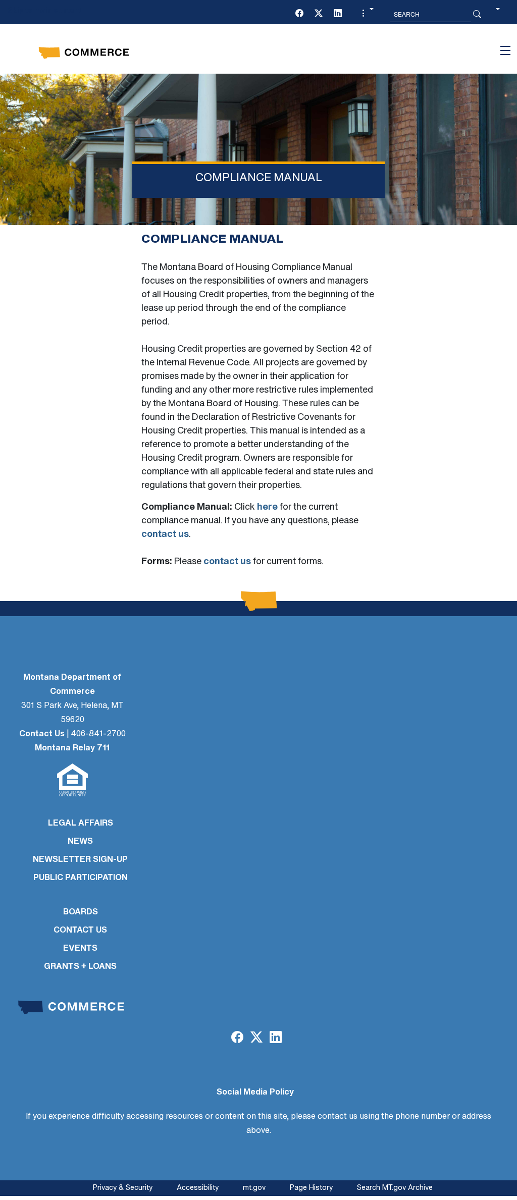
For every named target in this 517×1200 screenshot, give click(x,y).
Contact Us (42, 734)
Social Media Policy (255, 1092)
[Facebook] (299, 14)
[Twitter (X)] (318, 14)
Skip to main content (44, 11)
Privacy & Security (122, 1188)
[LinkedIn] (337, 14)
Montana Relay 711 (72, 748)
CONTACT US (80, 930)
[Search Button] (477, 14)
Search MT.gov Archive (395, 1188)
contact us (165, 534)
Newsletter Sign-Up (80, 860)
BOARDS (80, 912)
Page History (311, 1188)
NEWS (80, 842)
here (267, 507)
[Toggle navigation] (505, 50)
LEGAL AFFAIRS (80, 824)
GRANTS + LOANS (80, 967)
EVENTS (80, 949)
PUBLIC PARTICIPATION (80, 878)
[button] (366, 14)
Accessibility (198, 1188)
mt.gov (254, 1188)
